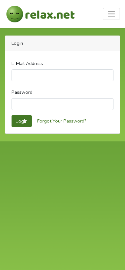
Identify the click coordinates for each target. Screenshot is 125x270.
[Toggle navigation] (111, 14)
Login (22, 121)
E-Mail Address (27, 63)
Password (22, 92)
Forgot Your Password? (62, 121)
